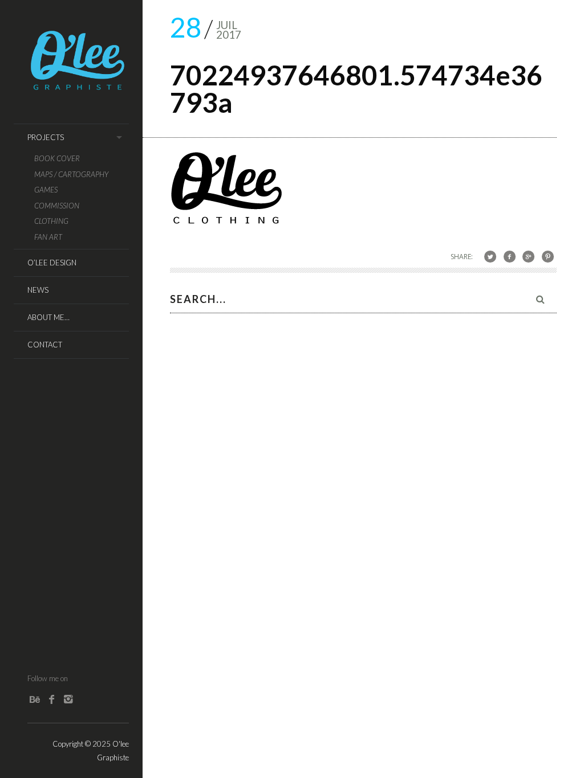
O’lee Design (51, 262)
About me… (48, 317)
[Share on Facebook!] (509, 256)
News (37, 289)
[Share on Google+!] (528, 256)
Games (46, 190)
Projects (45, 137)
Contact (44, 344)
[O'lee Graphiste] (78, 86)
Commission (56, 206)
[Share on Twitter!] (490, 256)
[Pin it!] (548, 256)
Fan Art (48, 237)
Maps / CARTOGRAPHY (71, 174)
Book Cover (57, 158)
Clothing (51, 221)
